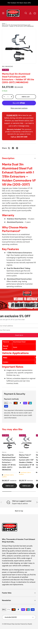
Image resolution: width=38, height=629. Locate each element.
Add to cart (26, 97)
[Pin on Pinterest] (17, 148)
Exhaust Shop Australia (13, 624)
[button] (35, 13)
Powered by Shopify (26, 624)
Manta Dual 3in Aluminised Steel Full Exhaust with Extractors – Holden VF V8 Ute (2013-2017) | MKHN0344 (9, 462)
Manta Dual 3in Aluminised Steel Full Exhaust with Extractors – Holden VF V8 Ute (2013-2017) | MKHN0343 (18, 25)
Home (3, 23)
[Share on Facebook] (13, 148)
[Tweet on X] (9, 148)
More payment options (19, 108)
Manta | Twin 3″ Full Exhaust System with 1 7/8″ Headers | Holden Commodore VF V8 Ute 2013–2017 (26, 461)
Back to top (19, 511)
